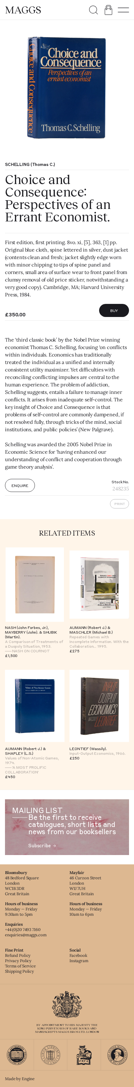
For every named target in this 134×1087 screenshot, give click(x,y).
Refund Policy (18, 955)
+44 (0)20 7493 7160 (23, 929)
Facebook (78, 955)
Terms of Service (20, 966)
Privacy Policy (18, 960)
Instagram (79, 960)
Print (119, 504)
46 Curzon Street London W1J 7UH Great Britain (85, 885)
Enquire (20, 485)
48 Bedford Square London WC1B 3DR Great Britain (22, 885)
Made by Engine (20, 1078)
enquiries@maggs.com (26, 935)
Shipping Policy (19, 971)
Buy (114, 310)
